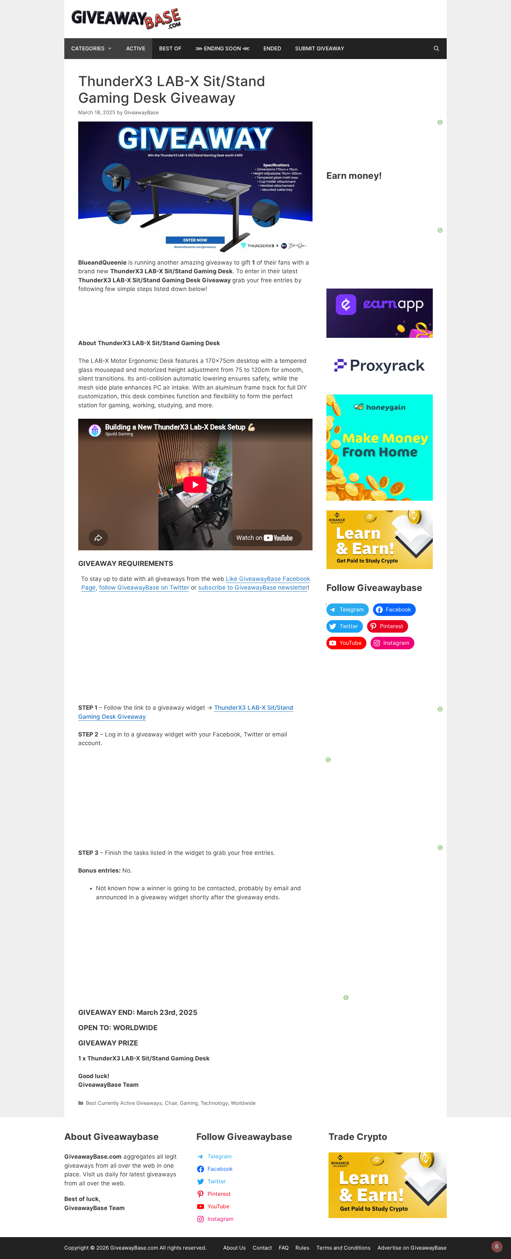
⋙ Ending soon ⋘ (222, 48)
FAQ (284, 1247)
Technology (214, 1103)
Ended (272, 48)
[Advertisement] (222, 950)
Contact (262, 1247)
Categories (88, 48)
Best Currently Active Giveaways (124, 1103)
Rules (302, 1247)
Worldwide (243, 1103)
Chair (171, 1103)
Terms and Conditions (343, 1247)
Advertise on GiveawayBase (412, 1247)
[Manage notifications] (496, 1246)
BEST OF (170, 48)
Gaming (189, 1103)
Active (135, 48)
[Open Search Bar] (436, 48)
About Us (234, 1247)
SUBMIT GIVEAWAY (319, 48)
